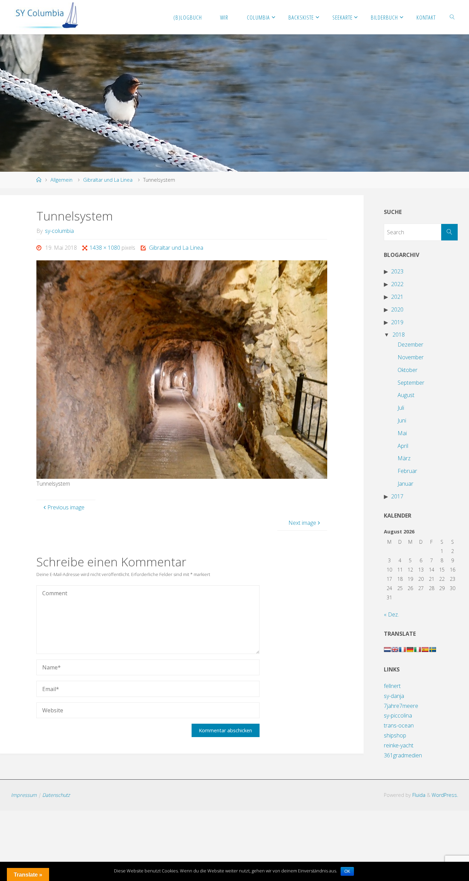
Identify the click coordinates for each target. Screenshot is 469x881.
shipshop (395, 735)
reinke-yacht (398, 745)
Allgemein (61, 180)
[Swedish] (432, 649)
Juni (402, 420)
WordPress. (445, 795)
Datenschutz (56, 795)
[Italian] (417, 649)
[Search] (449, 232)
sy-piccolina (398, 715)
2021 (397, 297)
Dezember (410, 344)
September (411, 382)
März (404, 458)
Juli (401, 407)
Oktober (407, 370)
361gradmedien (403, 755)
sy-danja (394, 696)
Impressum (24, 795)
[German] (410, 649)
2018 (398, 334)
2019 (397, 322)
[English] (394, 649)
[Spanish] (425, 649)
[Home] (38, 180)
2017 (397, 496)
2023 (397, 271)
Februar (407, 471)
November (411, 357)
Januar (405, 483)
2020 (397, 309)
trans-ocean (399, 725)
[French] (402, 649)
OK (347, 871)
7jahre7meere (401, 706)
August (406, 395)
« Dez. (391, 614)
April (403, 446)
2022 (397, 284)
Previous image (65, 507)
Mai (402, 433)
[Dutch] (387, 649)
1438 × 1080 (106, 247)
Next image (302, 523)
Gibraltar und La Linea (108, 180)
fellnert (392, 686)
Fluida (418, 795)
